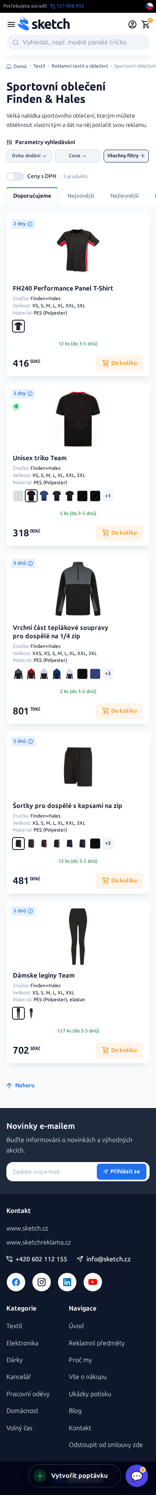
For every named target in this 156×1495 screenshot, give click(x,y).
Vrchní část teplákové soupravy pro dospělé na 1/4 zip (60, 632)
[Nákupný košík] (146, 24)
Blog (75, 1411)
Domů (20, 66)
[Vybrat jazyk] (149, 6)
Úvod (76, 1326)
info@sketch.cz (108, 1259)
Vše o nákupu (88, 1377)
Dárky (14, 1360)
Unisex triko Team (40, 458)
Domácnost (22, 1411)
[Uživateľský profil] (132, 24)
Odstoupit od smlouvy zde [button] (106, 1445)
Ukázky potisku (90, 1394)
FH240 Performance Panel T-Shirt (63, 288)
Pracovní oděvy (28, 1394)
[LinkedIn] (67, 1282)
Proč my (80, 1360)
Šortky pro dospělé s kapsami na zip (67, 806)
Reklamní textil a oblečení (80, 66)
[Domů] (44, 24)
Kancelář (18, 1377)
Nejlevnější (124, 195)
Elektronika (22, 1343)
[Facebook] (16, 1282)
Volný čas (19, 1428)
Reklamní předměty (97, 1343)
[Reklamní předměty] (11, 24)
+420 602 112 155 (41, 1259)
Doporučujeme (32, 195)
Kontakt (80, 1428)
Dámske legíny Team (44, 975)
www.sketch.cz (27, 1228)
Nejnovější (81, 195)
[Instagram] (41, 1282)
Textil (39, 66)
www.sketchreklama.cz (38, 1242)
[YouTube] (92, 1282)
